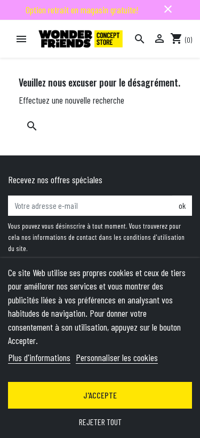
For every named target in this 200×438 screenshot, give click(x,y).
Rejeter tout (100, 422)
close (168, 9)
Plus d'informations (39, 357)
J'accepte (100, 395)
